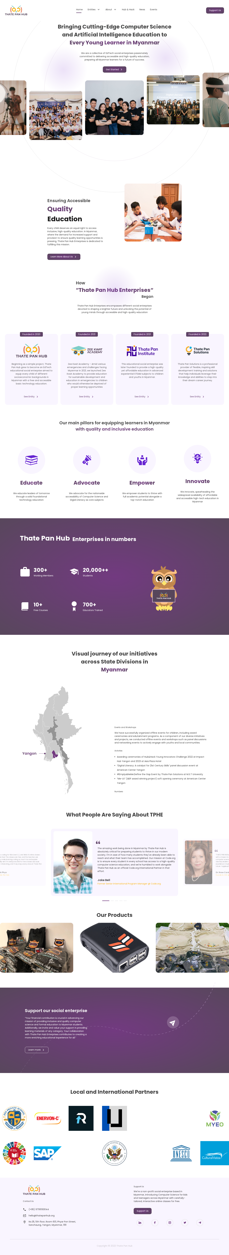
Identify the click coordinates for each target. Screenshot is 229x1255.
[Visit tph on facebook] (38, 1237)
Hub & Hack (128, 9)
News (142, 9)
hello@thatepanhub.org (42, 1215)
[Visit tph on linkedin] (27, 1237)
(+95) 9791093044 (39, 1209)
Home (79, 9)
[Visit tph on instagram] (49, 1237)
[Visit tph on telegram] (71, 1237)
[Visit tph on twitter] (60, 1237)
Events (153, 9)
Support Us (215, 10)
